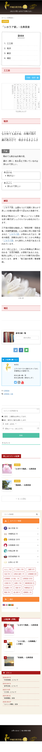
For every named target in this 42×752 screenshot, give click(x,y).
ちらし (7, 569)
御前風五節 (29, 583)
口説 (7, 574)
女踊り (18, 583)
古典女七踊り (19, 574)
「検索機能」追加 (9, 698)
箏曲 (7, 592)
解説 (9, 53)
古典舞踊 (32, 574)
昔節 (18, 588)
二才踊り (19, 569)
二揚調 (30, 569)
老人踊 (17, 592)
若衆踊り (27, 592)
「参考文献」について (10, 686)
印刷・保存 (31, 77)
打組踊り (8, 588)
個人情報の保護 (26, 730)
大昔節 (7, 583)
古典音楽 (6, 390)
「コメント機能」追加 (10, 704)
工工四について (21, 111)
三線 (11, 394)
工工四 (10, 43)
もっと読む (22, 499)
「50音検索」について (10, 680)
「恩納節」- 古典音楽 (22, 485)
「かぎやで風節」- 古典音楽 (25, 469)
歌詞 (9, 48)
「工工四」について (9, 692)
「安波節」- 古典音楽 (24, 657)
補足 (9, 58)
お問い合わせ (15, 730)
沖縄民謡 (28, 588)
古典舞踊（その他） (11, 578)
